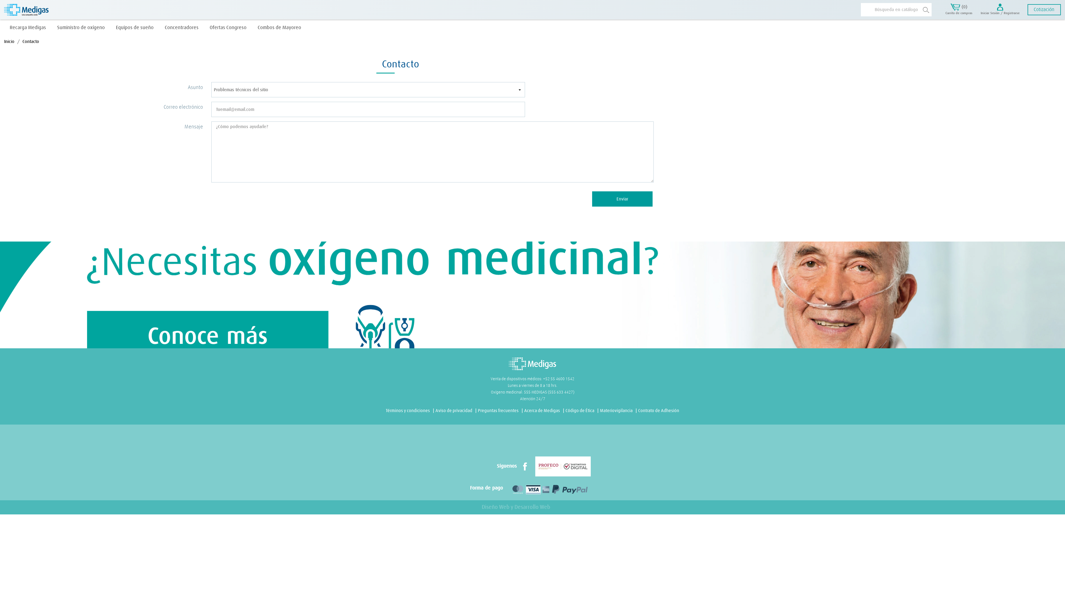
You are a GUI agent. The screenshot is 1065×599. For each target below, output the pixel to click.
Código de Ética (580, 410)
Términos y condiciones (408, 410)
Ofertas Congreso (228, 27)
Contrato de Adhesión (658, 410)
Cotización (1044, 9)
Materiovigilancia (616, 410)
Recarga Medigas (28, 27)
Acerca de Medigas (542, 410)
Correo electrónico (183, 107)
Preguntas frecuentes (498, 410)
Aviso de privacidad (453, 410)
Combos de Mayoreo (279, 27)
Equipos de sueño (135, 27)
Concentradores (182, 27)
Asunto (195, 87)
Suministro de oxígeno (81, 27)
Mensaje (193, 127)
